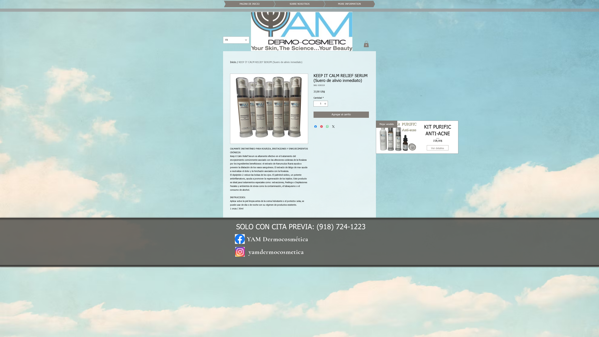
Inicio (233, 62)
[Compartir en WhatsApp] (327, 126)
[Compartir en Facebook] (315, 126)
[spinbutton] (321, 103)
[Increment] (325, 103)
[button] (366, 44)
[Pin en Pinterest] (321, 126)
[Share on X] (333, 126)
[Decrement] (316, 103)
